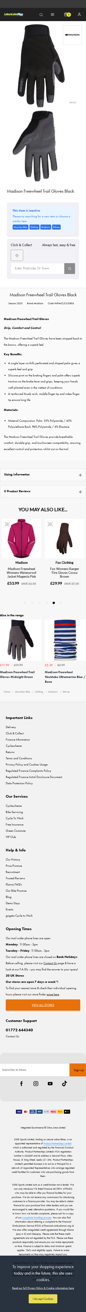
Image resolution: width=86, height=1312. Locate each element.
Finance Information (18, 739)
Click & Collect (15, 733)
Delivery (11, 727)
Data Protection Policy (19, 783)
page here (53, 994)
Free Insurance (14, 824)
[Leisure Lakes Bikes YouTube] (50, 1083)
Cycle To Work (14, 818)
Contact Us (12, 1036)
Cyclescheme (14, 746)
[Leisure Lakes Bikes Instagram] (36, 1083)
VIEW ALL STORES (43, 1005)
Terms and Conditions (19, 758)
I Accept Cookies (43, 1299)
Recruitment (13, 872)
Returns (10, 752)
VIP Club (11, 837)
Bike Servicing (14, 812)
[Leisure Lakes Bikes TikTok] (64, 1083)
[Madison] (72, 34)
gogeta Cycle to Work (19, 916)
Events (9, 909)
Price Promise (14, 866)
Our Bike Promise (16, 891)
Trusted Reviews (15, 878)
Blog (8, 897)
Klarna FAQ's (14, 884)
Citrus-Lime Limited (56, 1127)
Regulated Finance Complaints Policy (28, 771)
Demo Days (13, 903)
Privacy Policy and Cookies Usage (27, 764)
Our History (13, 859)
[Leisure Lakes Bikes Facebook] (21, 1083)
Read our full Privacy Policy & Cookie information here (43, 1288)
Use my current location (17, 255)
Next (81, 653)
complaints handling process (36, 1217)
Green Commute (16, 831)
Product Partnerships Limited (57, 1143)
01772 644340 (19, 1030)
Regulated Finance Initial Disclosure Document (34, 777)
